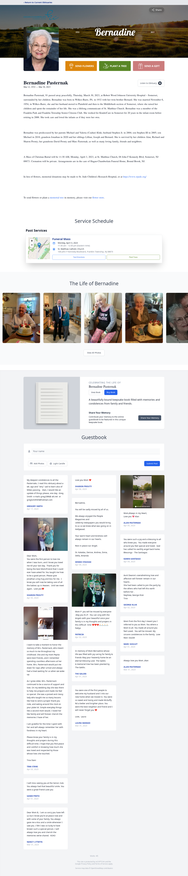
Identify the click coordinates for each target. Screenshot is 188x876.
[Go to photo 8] (147, 506)
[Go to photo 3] (139, 506)
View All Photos (94, 352)
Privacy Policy (86, 864)
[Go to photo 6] (144, 506)
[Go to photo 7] (145, 506)
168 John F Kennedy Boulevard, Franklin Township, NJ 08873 (85, 251)
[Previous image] (26, 623)
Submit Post (152, 463)
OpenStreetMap (97, 868)
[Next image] (65, 623)
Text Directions (79, 257)
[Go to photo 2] (46, 638)
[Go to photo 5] (142, 506)
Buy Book (111, 392)
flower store (98, 197)
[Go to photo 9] (148, 506)
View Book (95, 392)
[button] (39, 245)
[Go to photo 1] (45, 638)
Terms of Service (101, 864)
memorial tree (57, 197)
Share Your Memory (150, 418)
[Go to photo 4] (140, 506)
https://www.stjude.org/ (134, 176)
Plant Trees (133, 257)
